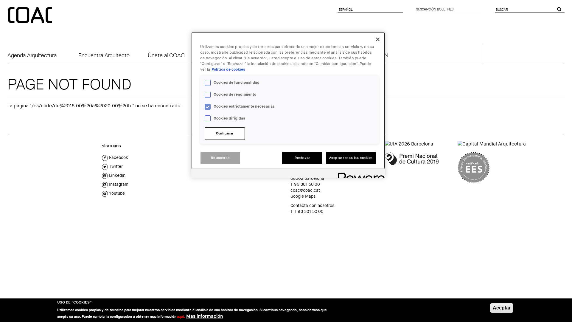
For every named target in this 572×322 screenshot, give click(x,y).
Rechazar (302, 158)
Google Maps (302, 196)
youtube (116, 193)
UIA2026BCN (372, 55)
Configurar (225, 133)
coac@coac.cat (305, 190)
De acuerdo (220, 158)
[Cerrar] (377, 39)
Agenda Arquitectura (32, 55)
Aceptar (502, 307)
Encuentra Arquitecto (104, 55)
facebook (118, 157)
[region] (288, 105)
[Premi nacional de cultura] (419, 167)
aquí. (181, 316)
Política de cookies (228, 69)
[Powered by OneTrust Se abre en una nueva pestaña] (359, 174)
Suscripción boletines (434, 9)
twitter (115, 166)
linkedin (116, 175)
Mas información (204, 316)
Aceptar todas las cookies (351, 158)
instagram (118, 184)
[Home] (30, 15)
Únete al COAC (166, 55)
